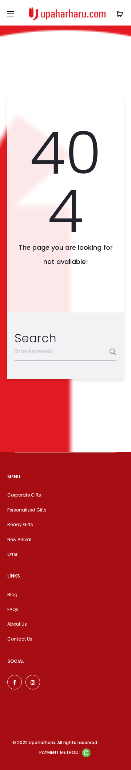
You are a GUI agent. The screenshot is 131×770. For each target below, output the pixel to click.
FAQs (12, 609)
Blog (12, 594)
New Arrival (19, 539)
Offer (12, 554)
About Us (17, 624)
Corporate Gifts (24, 495)
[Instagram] (32, 682)
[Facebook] (14, 682)
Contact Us (19, 639)
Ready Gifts (20, 524)
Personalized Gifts (27, 510)
